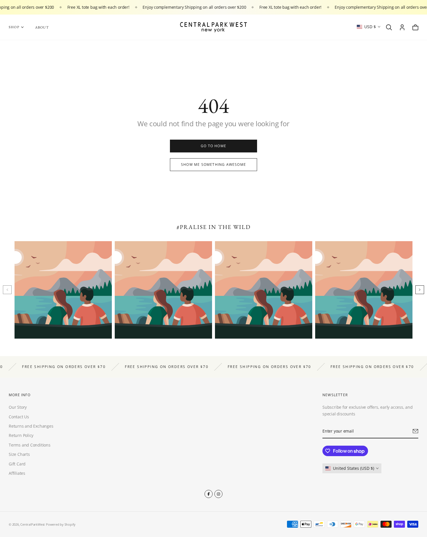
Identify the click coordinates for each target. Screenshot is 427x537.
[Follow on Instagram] (218, 494)
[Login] (402, 27)
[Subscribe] (415, 431)
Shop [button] (14, 27)
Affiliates (17, 473)
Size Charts (19, 454)
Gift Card (17, 463)
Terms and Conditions (30, 445)
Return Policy (21, 435)
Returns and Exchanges (31, 426)
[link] (213, 146)
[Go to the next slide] (419, 289)
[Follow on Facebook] (208, 494)
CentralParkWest (32, 524)
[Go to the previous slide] (7, 289)
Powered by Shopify (61, 524)
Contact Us (19, 416)
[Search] (389, 27)
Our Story (18, 407)
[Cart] (415, 27)
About (42, 27)
